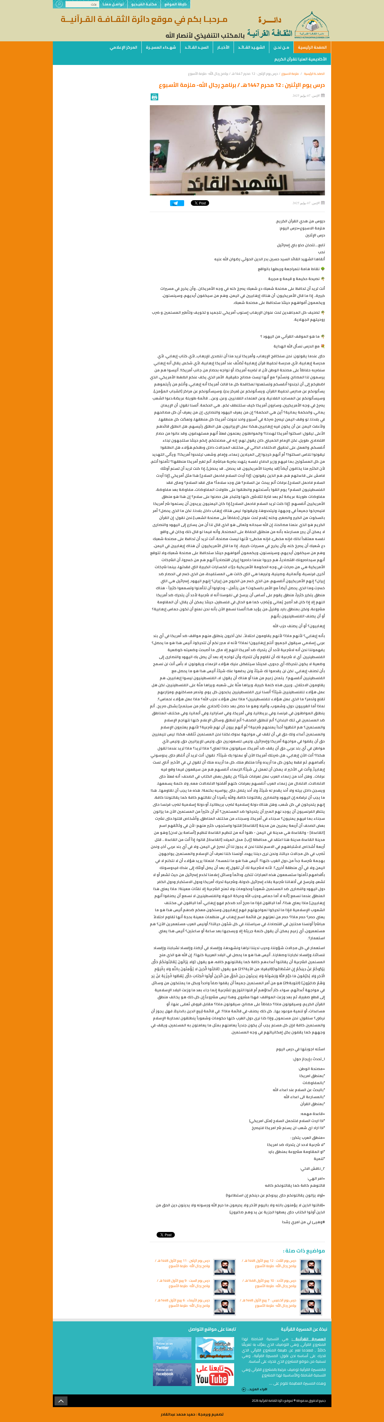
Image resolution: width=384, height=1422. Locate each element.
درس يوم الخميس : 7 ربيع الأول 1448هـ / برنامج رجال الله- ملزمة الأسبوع (268, 1303)
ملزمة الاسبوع (290, 73)
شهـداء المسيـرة (161, 47)
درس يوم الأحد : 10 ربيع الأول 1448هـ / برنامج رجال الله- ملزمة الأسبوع (269, 1283)
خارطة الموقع (175, 4)
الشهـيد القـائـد (251, 47)
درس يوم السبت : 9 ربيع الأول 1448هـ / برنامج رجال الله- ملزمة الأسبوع (183, 1283)
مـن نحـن (281, 47)
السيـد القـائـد (197, 47)
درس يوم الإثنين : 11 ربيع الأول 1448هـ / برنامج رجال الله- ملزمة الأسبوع (182, 1263)
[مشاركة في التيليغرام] (177, 205)
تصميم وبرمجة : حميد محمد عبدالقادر (192, 1414)
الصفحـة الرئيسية (314, 73)
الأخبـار (223, 47)
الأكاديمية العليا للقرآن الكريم (300, 59)
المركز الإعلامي (123, 47)
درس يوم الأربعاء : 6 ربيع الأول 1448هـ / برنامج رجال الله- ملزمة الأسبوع (182, 1303)
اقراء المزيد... (257, 1389)
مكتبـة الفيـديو (144, 4)
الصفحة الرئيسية (312, 47)
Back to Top (61, 1400)
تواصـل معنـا (113, 4)
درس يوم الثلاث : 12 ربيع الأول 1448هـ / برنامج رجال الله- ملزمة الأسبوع (269, 1263)
